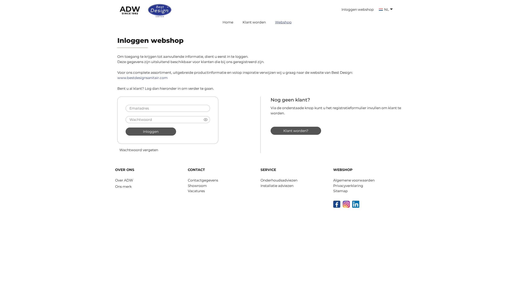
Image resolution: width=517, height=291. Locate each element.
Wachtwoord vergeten (138, 150)
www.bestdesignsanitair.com (142, 78)
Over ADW (124, 180)
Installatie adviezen (277, 186)
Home (228, 22)
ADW (130, 9)
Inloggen (151, 131)
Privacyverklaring (348, 186)
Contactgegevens (203, 180)
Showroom (197, 186)
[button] (206, 120)
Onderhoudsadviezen (279, 180)
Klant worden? (295, 131)
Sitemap (340, 191)
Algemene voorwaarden (354, 180)
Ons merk (123, 187)
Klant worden (254, 22)
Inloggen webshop (358, 9)
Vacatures (196, 191)
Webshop (283, 22)
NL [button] (386, 9)
